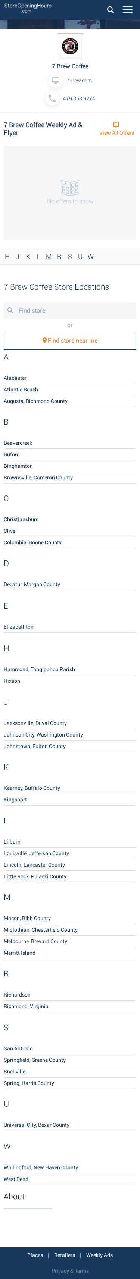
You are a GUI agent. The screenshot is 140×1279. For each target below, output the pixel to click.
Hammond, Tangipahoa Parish (39, 669)
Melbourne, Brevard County (35, 941)
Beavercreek (18, 443)
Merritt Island (19, 953)
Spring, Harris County (29, 1083)
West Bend (16, 1179)
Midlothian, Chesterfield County (41, 930)
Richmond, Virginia (26, 1006)
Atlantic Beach (21, 390)
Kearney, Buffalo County (32, 788)
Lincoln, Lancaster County (34, 865)
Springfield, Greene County (35, 1060)
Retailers (64, 1255)
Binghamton (18, 466)
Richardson (17, 995)
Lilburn (12, 842)
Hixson (12, 681)
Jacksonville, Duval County (35, 723)
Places (35, 1255)
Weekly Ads (99, 1255)
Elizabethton (19, 627)
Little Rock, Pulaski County (35, 876)
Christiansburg (21, 519)
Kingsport (15, 800)
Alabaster (15, 378)
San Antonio (18, 1048)
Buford (12, 454)
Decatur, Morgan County (32, 584)
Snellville (14, 1072)
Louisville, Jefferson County (36, 853)
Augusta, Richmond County (36, 401)
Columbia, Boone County (33, 542)
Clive (9, 531)
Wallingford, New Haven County (41, 1167)
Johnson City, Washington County (43, 735)
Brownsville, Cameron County (38, 478)
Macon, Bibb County (27, 918)
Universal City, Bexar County (36, 1125)
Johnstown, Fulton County (35, 746)
